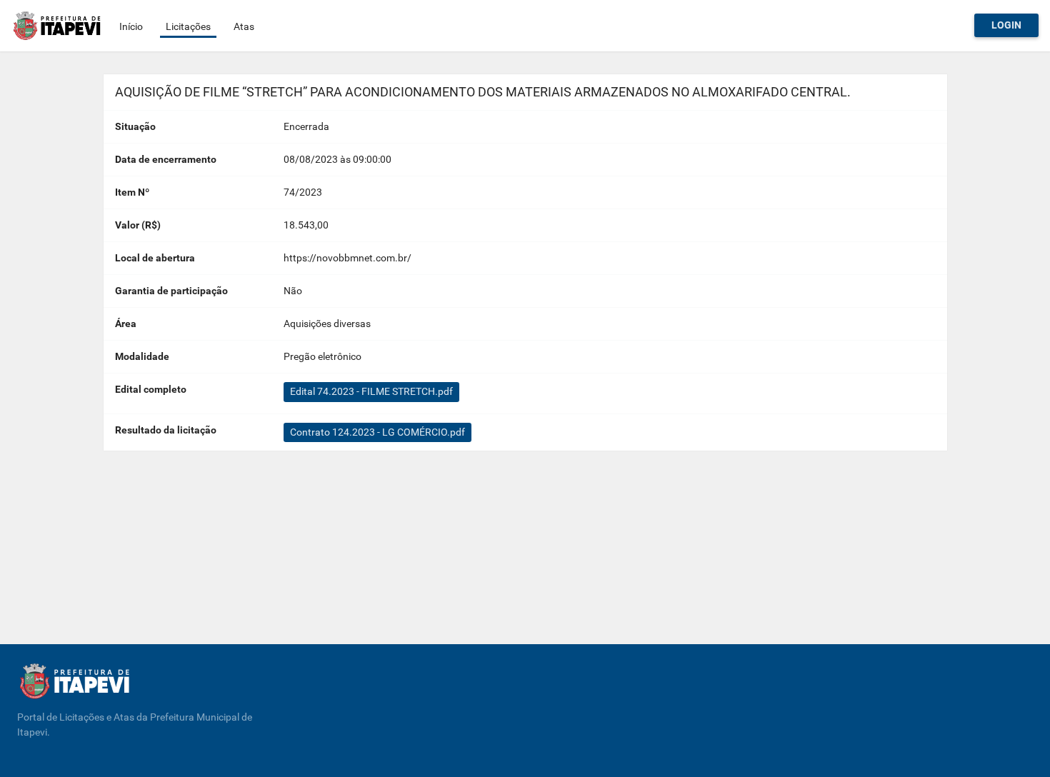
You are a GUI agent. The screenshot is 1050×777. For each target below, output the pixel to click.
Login (1006, 25)
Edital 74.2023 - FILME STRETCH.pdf (371, 391)
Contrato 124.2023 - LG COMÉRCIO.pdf (377, 432)
